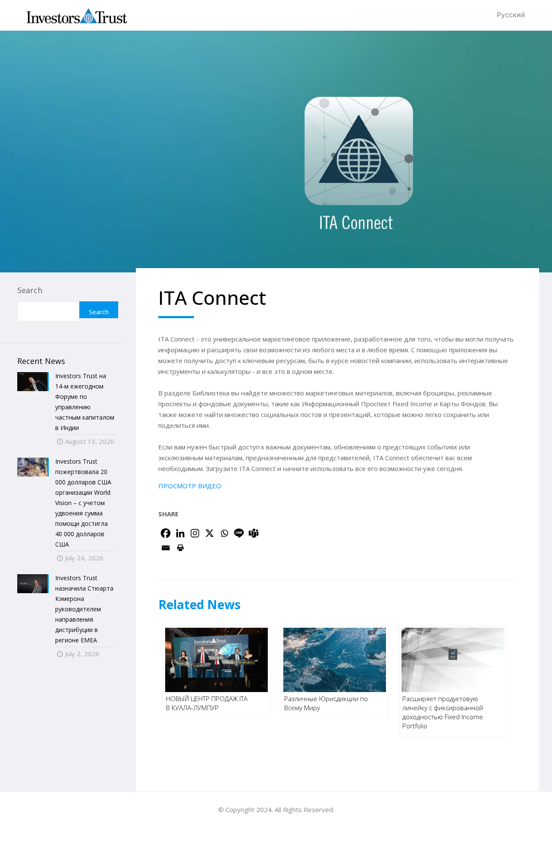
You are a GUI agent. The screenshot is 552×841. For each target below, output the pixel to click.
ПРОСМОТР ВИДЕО (189, 485)
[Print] (180, 547)
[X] (209, 533)
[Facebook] (165, 533)
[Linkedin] (180, 533)
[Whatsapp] (224, 533)
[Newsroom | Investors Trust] (77, 15)
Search (29, 290)
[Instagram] (194, 533)
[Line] (238, 533)
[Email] (165, 547)
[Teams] (253, 533)
